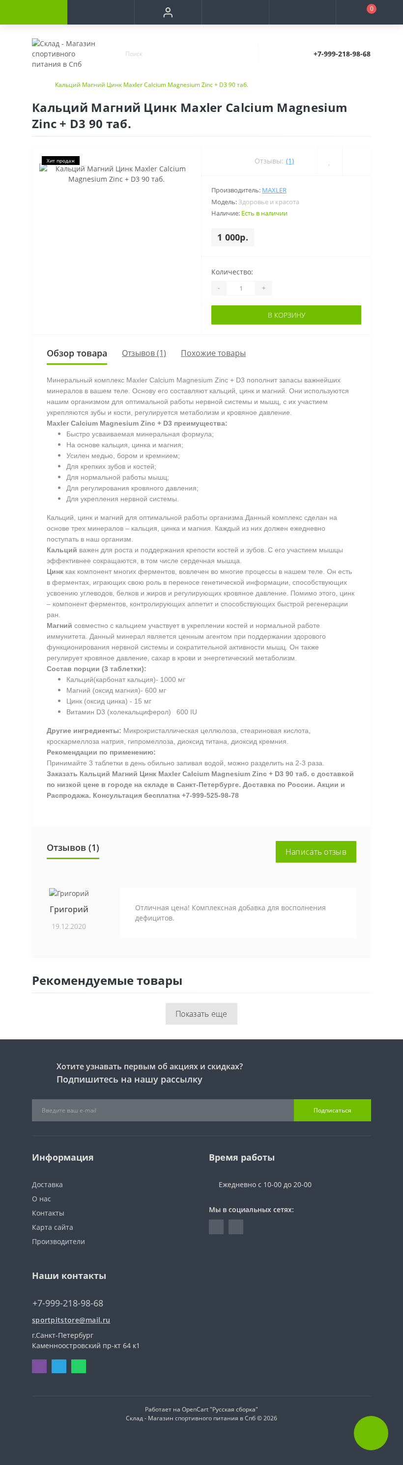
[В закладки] (329, 160)
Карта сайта (52, 1227)
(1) (290, 160)
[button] (168, 12)
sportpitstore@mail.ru (71, 1320)
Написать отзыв (316, 851)
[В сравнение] (356, 160)
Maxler (274, 190)
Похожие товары (213, 353)
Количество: (232, 271)
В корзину (286, 315)
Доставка (47, 1184)
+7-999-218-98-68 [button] (67, 1303)
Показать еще (201, 1013)
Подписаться (332, 1110)
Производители (58, 1241)
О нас (41, 1198)
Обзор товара (77, 353)
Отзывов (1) (144, 353)
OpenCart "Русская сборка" (220, 1409)
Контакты (48, 1213)
